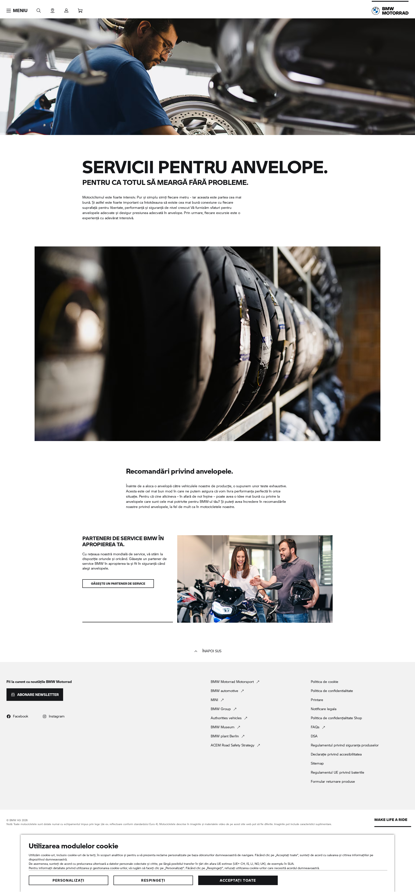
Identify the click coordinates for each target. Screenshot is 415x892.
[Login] (66, 9)
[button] (16, 11)
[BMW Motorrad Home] (390, 11)
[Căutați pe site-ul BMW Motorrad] (38, 9)
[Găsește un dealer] (52, 9)
